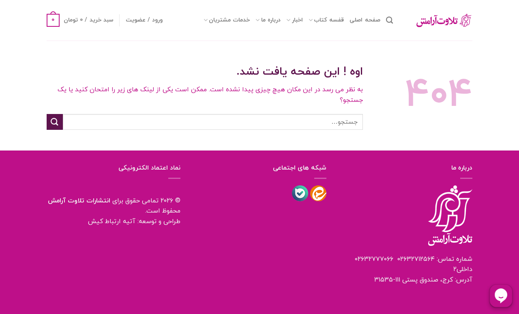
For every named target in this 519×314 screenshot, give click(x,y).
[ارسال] (55, 122)
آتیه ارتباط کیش (111, 221)
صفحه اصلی (365, 20)
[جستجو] (389, 20)
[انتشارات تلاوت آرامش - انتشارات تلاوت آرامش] (438, 20)
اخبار (297, 20)
